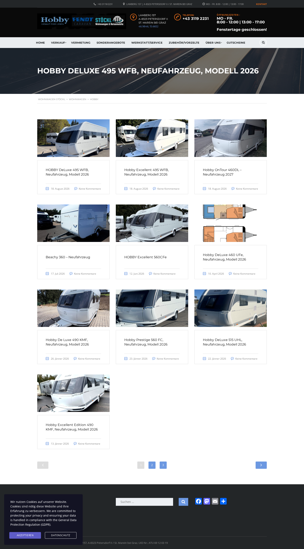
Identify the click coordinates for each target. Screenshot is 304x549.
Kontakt (261, 4)
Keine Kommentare (90, 188)
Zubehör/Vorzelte (184, 42)
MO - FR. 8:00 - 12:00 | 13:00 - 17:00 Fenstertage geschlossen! (242, 24)
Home (40, 42)
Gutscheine (236, 42)
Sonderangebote (111, 42)
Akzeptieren (25, 535)
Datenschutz (60, 535)
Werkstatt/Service (147, 42)
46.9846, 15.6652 (148, 26)
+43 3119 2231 (196, 18)
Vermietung (80, 42)
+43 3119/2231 (105, 4)
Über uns (213, 42)
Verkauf (58, 42)
